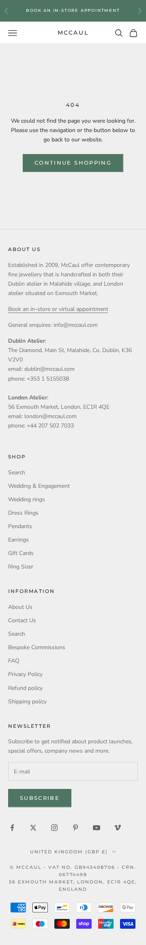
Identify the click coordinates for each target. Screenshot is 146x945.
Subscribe (40, 798)
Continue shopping (73, 162)
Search (16, 472)
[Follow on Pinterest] (75, 828)
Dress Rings (23, 513)
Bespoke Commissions (36, 647)
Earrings (18, 540)
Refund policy (25, 688)
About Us (20, 607)
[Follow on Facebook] (12, 828)
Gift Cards (21, 553)
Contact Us (22, 620)
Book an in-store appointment (73, 10)
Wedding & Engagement (39, 486)
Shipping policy (27, 701)
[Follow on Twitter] (33, 828)
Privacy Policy (25, 674)
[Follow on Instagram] (54, 828)
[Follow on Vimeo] (118, 828)
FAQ (13, 661)
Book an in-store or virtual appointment (58, 309)
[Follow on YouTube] (96, 828)
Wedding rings (26, 499)
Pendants (20, 526)
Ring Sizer (20, 567)
